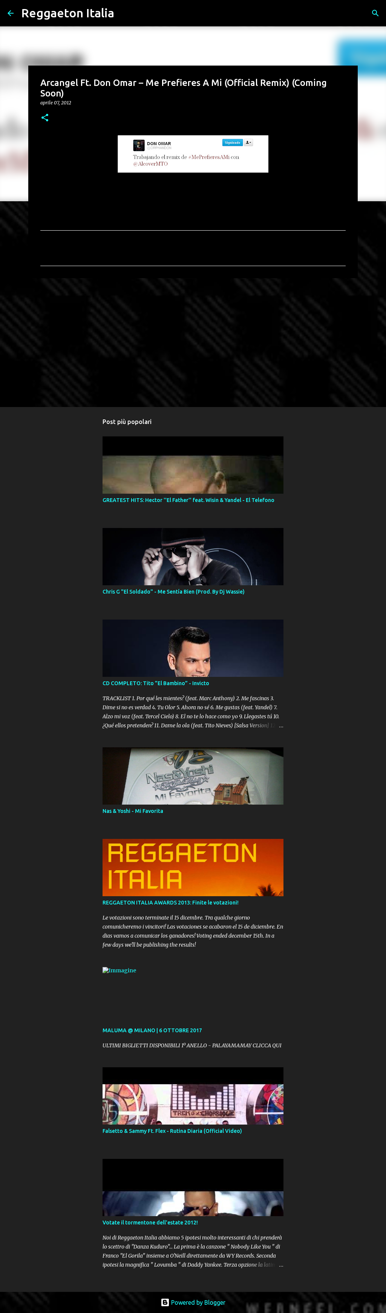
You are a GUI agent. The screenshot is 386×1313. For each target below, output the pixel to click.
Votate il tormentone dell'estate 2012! (150, 1223)
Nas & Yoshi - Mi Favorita (133, 811)
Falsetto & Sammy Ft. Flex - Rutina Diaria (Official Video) (172, 1131)
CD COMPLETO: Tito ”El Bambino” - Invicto (156, 683)
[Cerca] (124, 13)
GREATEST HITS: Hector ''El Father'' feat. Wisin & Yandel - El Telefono (188, 500)
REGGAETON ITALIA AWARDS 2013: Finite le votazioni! (171, 903)
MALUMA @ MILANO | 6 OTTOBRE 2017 (152, 1030)
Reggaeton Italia (67, 13)
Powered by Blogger (197, 1302)
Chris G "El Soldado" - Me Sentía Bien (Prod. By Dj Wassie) (174, 592)
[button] (44, 118)
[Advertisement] (193, 342)
